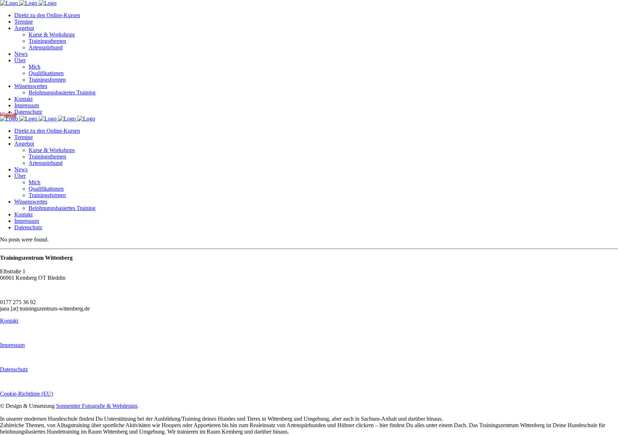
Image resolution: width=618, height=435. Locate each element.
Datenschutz (14, 369)
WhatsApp (8, 113)
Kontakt (9, 321)
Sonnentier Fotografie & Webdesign (96, 406)
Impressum (12, 345)
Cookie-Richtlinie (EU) (26, 394)
